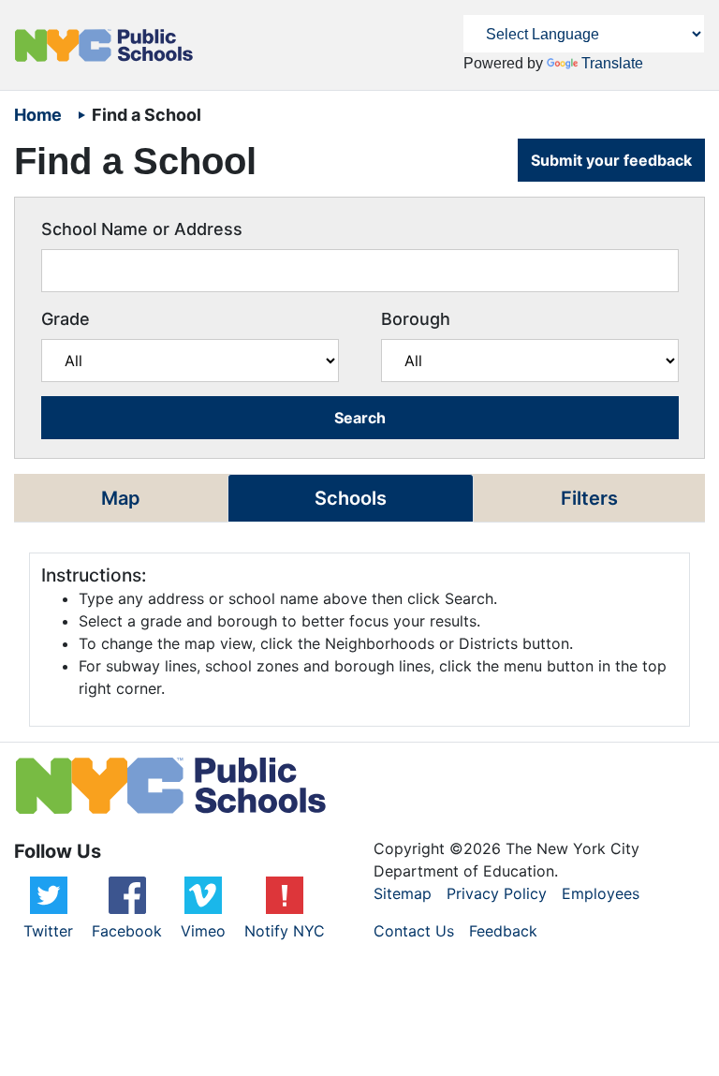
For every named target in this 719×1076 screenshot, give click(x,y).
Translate (612, 63)
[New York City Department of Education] (104, 45)
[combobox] (360, 270)
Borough (415, 319)
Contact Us (414, 930)
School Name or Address (141, 229)
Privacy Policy (497, 893)
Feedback (503, 930)
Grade (65, 319)
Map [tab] (120, 498)
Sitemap (403, 893)
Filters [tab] (589, 498)
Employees (600, 893)
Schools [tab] (351, 498)
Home (40, 115)
